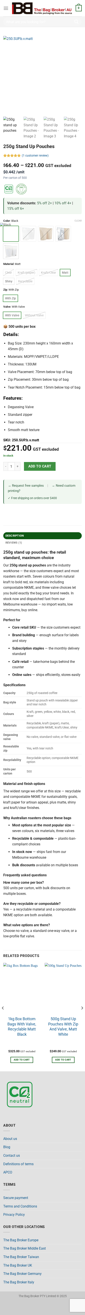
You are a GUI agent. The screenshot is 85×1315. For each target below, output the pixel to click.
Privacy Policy (14, 1215)
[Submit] (76, 21)
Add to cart (39, 466)
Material (8, 264)
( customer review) (35, 156)
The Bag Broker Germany (22, 1274)
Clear (78, 220)
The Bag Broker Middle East (24, 1248)
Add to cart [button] (22, 1059)
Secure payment (15, 1198)
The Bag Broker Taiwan (21, 1257)
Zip (5, 289)
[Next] (82, 1016)
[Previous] (3, 1016)
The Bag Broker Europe (20, 1240)
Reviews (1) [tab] (13, 542)
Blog (6, 1147)
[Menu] (5, 8)
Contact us (11, 1155)
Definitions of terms (18, 1164)
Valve (6, 306)
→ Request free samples (26, 486)
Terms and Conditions (20, 1206)
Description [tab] (14, 535)
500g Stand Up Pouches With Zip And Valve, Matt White (63, 1026)
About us (10, 1139)
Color (6, 220)
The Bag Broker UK (17, 1265)
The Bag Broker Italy (18, 1282)
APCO (7, 1172)
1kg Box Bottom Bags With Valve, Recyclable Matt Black (21, 1026)
